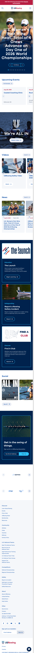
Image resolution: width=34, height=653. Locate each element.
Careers (4, 611)
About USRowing (6, 594)
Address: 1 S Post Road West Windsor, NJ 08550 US (9, 617)
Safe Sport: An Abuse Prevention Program (7, 583)
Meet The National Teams (8, 545)
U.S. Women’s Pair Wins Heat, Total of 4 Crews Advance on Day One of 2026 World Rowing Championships (12, 225)
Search (8, 361)
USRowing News (6, 515)
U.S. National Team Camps (8, 558)
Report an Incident (6, 580)
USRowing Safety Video (13, 176)
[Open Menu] (30, 8)
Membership (5, 518)
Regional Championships (8, 572)
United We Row (5, 596)
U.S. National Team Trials (8, 556)
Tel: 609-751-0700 (6, 613)
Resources (4, 520)
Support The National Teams (6, 561)
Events (3, 511)
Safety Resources (6, 586)
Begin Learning (11, 277)
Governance (5, 609)
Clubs (3, 530)
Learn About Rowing (7, 508)
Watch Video (15, 140)
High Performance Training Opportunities (8, 552)
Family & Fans (5, 537)
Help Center (5, 601)
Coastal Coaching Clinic (13, 93)
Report (8, 319)
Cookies (4, 649)
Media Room (5, 599)
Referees (4, 535)
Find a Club (5, 513)
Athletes (4, 528)
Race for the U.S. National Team (6, 548)
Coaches (4, 533)
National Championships (8, 570)
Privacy (4, 646)
